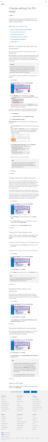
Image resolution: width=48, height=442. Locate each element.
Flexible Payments (19, 410)
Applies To (11, 15)
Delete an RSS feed (14, 41)
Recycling (32, 438)
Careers (33, 416)
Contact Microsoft (7, 438)
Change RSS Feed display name (17, 34)
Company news (34, 419)
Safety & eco (27, 438)
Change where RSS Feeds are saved (18, 31)
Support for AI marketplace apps (21, 421)
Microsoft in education (35, 397)
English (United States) (6, 432)
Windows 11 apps (3, 410)
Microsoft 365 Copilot (4, 427)
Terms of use (17, 438)
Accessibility (34, 427)
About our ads (37, 438)
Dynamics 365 (3, 419)
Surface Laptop (3, 399)
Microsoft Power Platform (5, 423)
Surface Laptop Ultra (4, 401)
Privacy (13, 438)
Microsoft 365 (3, 421)
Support (2, 4)
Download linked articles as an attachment (19, 36)
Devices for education (35, 399)
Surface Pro (3, 397)
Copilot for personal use (4, 407)
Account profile (19, 397)
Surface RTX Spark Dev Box (5, 403)
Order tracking (19, 405)
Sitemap (2, 438)
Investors (33, 423)
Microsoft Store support (20, 401)
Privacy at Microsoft (35, 421)
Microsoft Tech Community (21, 423)
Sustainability (34, 429)
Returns (18, 403)
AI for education (34, 410)
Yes (26, 391)
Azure (18, 416)
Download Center (19, 399)
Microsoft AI (3, 416)
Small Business (3, 429)
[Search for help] (4, 1)
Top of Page (11, 173)
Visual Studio (19, 429)
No (34, 391)
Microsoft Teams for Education (36, 401)
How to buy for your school (36, 405)
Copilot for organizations (4, 405)
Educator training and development (37, 407)
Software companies (20, 427)
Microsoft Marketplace (20, 425)
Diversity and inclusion (35, 425)
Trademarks (22, 438)
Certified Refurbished (20, 407)
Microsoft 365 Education (35, 403)
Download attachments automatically (18, 39)
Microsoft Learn (19, 419)
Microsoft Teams (3, 425)
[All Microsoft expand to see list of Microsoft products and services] (1, 1)
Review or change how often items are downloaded (21, 29)
